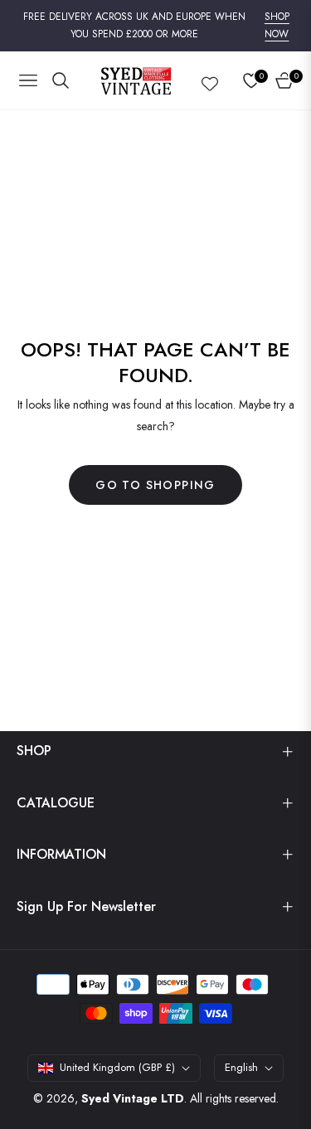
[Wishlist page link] (210, 80)
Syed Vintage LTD (132, 1098)
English (241, 1067)
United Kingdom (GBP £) (117, 1067)
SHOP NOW (277, 25)
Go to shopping (155, 485)
